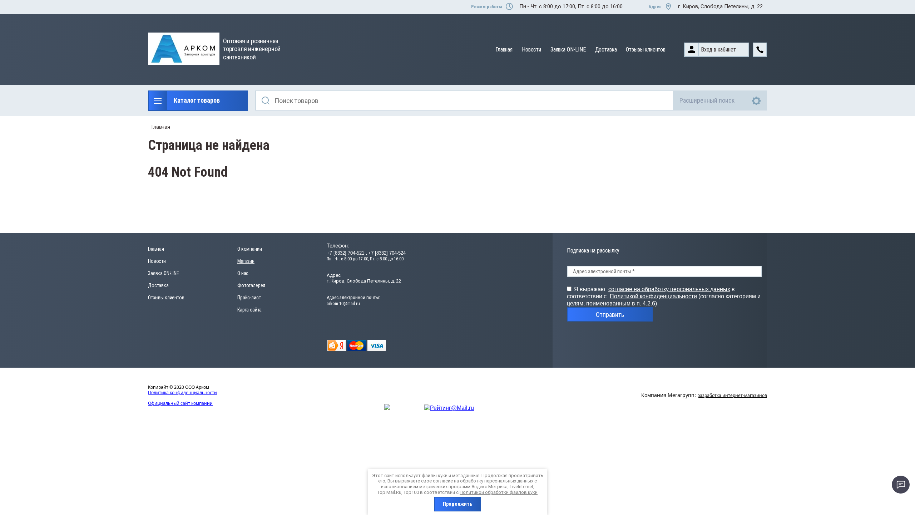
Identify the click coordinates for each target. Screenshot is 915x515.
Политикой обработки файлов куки (499, 492)
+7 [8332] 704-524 (387, 253)
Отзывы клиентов (646, 49)
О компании (249, 248)
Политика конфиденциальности (182, 392)
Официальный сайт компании (180, 403)
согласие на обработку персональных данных (669, 289)
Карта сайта (249, 309)
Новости (531, 49)
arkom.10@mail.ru (343, 303)
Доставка (606, 49)
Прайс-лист (249, 297)
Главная (504, 49)
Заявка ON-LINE (568, 49)
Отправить (610, 314)
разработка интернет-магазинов (732, 395)
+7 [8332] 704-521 (346, 253)
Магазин (245, 261)
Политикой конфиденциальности (653, 296)
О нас (242, 273)
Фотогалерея (251, 285)
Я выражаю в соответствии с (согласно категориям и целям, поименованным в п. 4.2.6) (664, 296)
